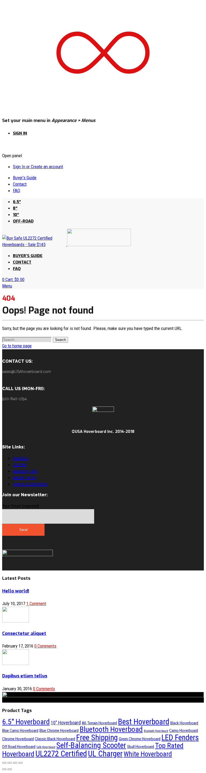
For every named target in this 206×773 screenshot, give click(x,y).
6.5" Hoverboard (26, 721)
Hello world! (15, 591)
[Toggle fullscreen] (15, 763)
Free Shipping (97, 737)
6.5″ (17, 201)
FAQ (16, 190)
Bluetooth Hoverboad (111, 729)
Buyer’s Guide (24, 177)
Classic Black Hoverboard (55, 738)
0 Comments (45, 646)
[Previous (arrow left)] (4, 769)
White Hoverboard (148, 754)
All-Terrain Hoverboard (99, 723)
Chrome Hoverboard (18, 738)
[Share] (10, 763)
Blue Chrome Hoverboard (59, 730)
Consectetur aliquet (24, 633)
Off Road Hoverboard (18, 746)
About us (21, 458)
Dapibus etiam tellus (24, 676)
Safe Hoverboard (45, 747)
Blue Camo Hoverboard (20, 730)
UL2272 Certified (61, 753)
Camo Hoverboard (183, 730)
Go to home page (17, 345)
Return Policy (24, 477)
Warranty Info (25, 471)
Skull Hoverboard (140, 746)
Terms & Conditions (30, 484)
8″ (15, 208)
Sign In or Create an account (38, 166)
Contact (20, 184)
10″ (16, 214)
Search (60, 340)
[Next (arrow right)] (10, 769)
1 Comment (36, 603)
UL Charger (105, 753)
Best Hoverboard (143, 721)
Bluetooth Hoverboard (156, 731)
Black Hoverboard (184, 723)
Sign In (20, 133)
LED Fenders (180, 737)
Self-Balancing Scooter (91, 745)
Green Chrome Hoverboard (139, 738)
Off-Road (23, 221)
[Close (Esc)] (4, 763)
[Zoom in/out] (20, 763)
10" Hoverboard (66, 722)
